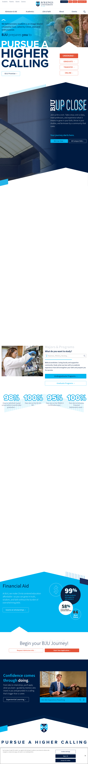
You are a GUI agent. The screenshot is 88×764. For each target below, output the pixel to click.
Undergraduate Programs (65, 376)
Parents (11, 2)
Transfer (68, 67)
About (61, 11)
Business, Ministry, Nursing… (58, 356)
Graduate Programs (65, 383)
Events (74, 11)
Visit (70, 2)
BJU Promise (10, 73)
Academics (30, 11)
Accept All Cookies (65, 760)
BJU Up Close (58, 141)
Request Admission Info (25, 650)
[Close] (85, 756)
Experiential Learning (15, 699)
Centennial (64, 2)
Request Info (82, 2)
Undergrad (68, 56)
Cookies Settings (65, 751)
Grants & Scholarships (15, 610)
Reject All (65, 756)
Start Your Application (61, 650)
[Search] (84, 11)
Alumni (17, 2)
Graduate (68, 61)
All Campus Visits (77, 141)
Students (4, 2)
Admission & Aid (11, 11)
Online (68, 73)
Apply (74, 2)
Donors (23, 2)
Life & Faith (46, 11)
